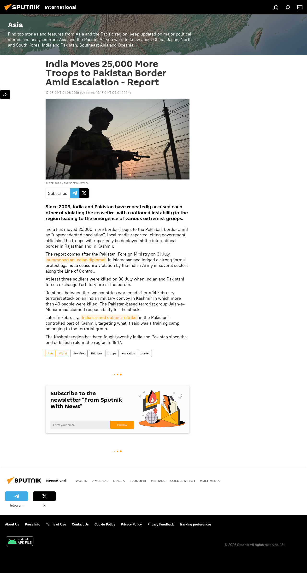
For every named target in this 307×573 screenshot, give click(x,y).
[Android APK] (19, 541)
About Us (12, 524)
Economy (138, 480)
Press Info (32, 524)
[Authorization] (276, 7)
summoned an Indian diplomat (76, 260)
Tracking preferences (196, 524)
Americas (100, 480)
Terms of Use (56, 524)
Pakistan (96, 353)
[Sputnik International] (23, 11)
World (63, 353)
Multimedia (210, 480)
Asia (50, 353)
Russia (119, 480)
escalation (128, 353)
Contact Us (80, 524)
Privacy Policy (131, 524)
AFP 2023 (55, 183)
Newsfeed (79, 353)
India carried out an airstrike (109, 317)
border (145, 353)
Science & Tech (182, 480)
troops (112, 353)
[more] (5, 94)
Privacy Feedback (161, 524)
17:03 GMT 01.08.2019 (62, 92)
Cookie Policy (104, 524)
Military (158, 480)
